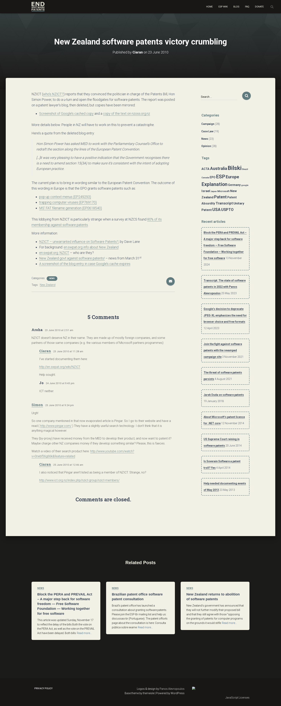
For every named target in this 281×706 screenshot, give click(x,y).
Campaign (207, 123)
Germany (234, 185)
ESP (220, 176)
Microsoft (223, 191)
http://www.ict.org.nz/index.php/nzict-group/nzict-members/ (79, 480)
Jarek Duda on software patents (224, 394)
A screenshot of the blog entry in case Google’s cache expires (84, 264)
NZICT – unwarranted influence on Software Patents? (79, 242)
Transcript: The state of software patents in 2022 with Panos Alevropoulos (225, 287)
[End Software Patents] (38, 6)
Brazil (245, 169)
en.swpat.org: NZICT (54, 253)
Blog (236, 6)
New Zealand (47, 284)
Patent (220, 197)
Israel (205, 191)
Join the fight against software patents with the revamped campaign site (223, 350)
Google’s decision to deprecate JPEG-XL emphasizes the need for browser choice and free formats (225, 315)
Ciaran (45, 351)
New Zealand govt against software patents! (72, 258)
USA (216, 209)
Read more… (84, 633)
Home (209, 6)
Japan (214, 191)
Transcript (224, 203)
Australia (218, 168)
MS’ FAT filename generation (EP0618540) (70, 208)
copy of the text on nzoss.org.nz (126, 113)
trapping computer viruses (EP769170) (68, 202)
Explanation (214, 184)
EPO (212, 177)
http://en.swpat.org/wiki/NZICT (59, 367)
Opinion (206, 146)
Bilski (235, 168)
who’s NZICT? (53, 94)
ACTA (205, 169)
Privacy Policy (43, 688)
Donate (259, 6)
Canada (205, 177)
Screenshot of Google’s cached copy (66, 113)
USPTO (227, 210)
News (52, 278)
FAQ (247, 6)
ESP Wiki (223, 6)
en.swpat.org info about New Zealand (91, 247)
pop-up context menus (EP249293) (65, 197)
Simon (37, 404)
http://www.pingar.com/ (55, 426)
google (245, 185)
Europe (232, 176)
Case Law (207, 131)
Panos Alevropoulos (172, 688)
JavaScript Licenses (237, 697)
